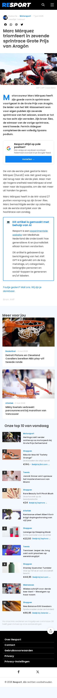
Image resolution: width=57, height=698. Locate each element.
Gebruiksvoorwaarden (19, 650)
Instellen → (28, 159)
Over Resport (13, 639)
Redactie (12, 16)
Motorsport (25, 16)
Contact (10, 645)
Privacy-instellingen (17, 661)
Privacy (9, 656)
